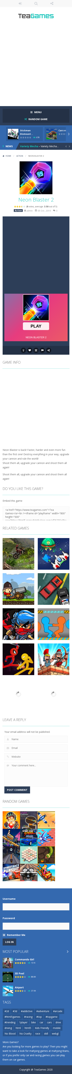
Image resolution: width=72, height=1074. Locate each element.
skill (46, 1033)
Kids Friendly (42, 1028)
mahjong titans (60, 1050)
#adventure (42, 1011)
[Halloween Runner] (11, 854)
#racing (28, 1016)
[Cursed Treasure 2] (11, 819)
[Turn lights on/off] (23, 350)
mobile (57, 1028)
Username (9, 898)
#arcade (57, 1011)
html (18, 1028)
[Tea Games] (36, 17)
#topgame (51, 1016)
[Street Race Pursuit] (11, 872)
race (37, 1033)
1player (23, 1022)
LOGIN (20, 3)
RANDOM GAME (38, 119)
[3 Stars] (20, 206)
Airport (19, 987)
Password (9, 918)
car (41, 1022)
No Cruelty (25, 1033)
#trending (10, 1022)
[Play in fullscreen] (36, 350)
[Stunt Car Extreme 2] (29, 837)
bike (33, 1022)
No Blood (10, 1033)
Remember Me (16, 935)
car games (19, 1059)
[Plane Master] (46, 819)
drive (58, 1022)
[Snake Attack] (46, 854)
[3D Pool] (8, 976)
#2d (7, 1011)
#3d (15, 1011)
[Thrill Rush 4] (11, 837)
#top (39, 1016)
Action (19, 156)
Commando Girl (24, 959)
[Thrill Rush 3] (46, 872)
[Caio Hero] (29, 819)
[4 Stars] (22, 206)
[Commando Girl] (8, 962)
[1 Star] (15, 206)
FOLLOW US (52, 3)
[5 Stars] (24, 206)
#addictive (27, 1011)
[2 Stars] (17, 206)
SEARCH (36, 3)
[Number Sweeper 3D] (29, 854)
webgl (55, 1033)
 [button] (42, 350)
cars (49, 1022)
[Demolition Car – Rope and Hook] (46, 837)
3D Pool (19, 973)
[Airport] (8, 990)
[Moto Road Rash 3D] (29, 872)
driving (8, 1028)
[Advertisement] (36, 64)
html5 (28, 1028)
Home (8, 156)
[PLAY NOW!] (13, 133)
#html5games (12, 1016)
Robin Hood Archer (31, 146)
